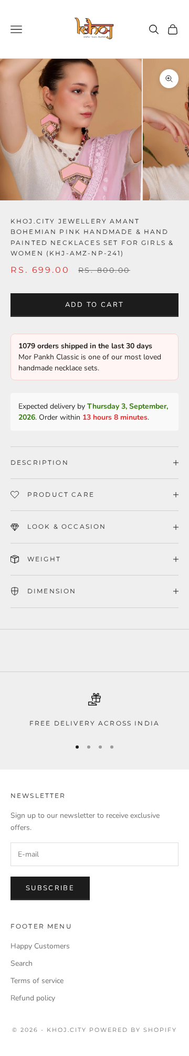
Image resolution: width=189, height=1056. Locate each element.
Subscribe (50, 888)
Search (21, 963)
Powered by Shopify (133, 1029)
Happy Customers (40, 946)
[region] (94, 711)
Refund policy (32, 998)
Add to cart (94, 305)
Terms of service (37, 981)
